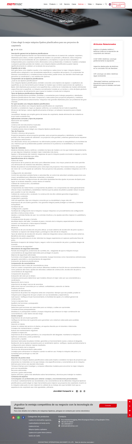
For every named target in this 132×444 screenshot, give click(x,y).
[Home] (14, 4)
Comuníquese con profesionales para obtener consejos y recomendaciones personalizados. (44, 379)
